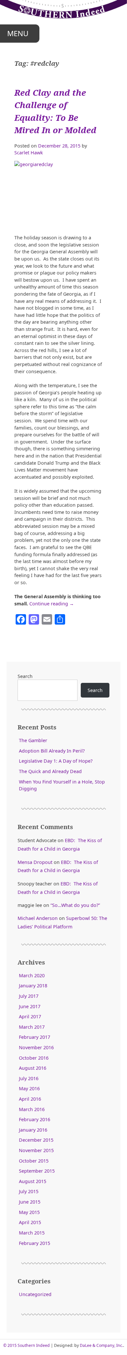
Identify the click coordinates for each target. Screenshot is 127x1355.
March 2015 (32, 1233)
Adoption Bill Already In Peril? (52, 751)
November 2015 (36, 1150)
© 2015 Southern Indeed (26, 1345)
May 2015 (29, 1212)
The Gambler (33, 740)
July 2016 (28, 1078)
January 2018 (33, 985)
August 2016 (32, 1068)
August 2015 (32, 1181)
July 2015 (28, 1191)
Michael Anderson (38, 918)
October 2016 (34, 1058)
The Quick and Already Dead (50, 771)
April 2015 (30, 1222)
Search (25, 676)
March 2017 (32, 1027)
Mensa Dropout (35, 862)
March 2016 (32, 1109)
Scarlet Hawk (28, 152)
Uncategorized (35, 1294)
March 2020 (32, 975)
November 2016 (36, 1047)
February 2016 (34, 1119)
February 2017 (34, 1037)
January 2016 (33, 1130)
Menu (17, 33)
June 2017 (29, 1006)
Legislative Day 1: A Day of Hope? (55, 761)
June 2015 (29, 1202)
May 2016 (29, 1088)
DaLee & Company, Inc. (101, 1345)
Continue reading (51, 603)
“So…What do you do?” (75, 905)
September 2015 (37, 1171)
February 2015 (34, 1243)
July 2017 (28, 996)
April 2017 (30, 1016)
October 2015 (34, 1161)
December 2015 (36, 1140)
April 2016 (30, 1099)
